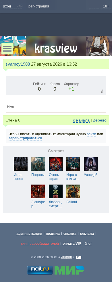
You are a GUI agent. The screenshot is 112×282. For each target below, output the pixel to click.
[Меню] (7, 48)
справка (69, 234)
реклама (87, 234)
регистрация (38, 6)
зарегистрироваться (25, 138)
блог (88, 244)
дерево (100, 120)
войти (91, 134)
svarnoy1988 (17, 64)
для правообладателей (40, 244)
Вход (7, 6)
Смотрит (56, 151)
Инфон (66, 257)
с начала (81, 120)
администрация (29, 234)
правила (53, 234)
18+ (106, 6)
